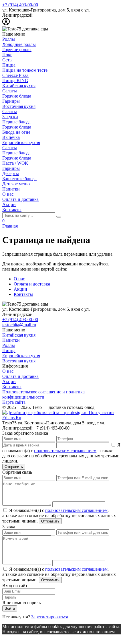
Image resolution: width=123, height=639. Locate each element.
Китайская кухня (18, 335)
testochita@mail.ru (19, 324)
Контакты (23, 294)
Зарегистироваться (49, 616)
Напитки (11, 340)
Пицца (8, 350)
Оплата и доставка (32, 283)
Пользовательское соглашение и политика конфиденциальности (43, 394)
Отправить (14, 467)
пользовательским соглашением (65, 450)
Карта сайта (13, 402)
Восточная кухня (18, 360)
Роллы (8, 345)
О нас (19, 278)
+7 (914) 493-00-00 (20, 4)
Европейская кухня (21, 355)
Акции (20, 289)
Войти (10, 608)
